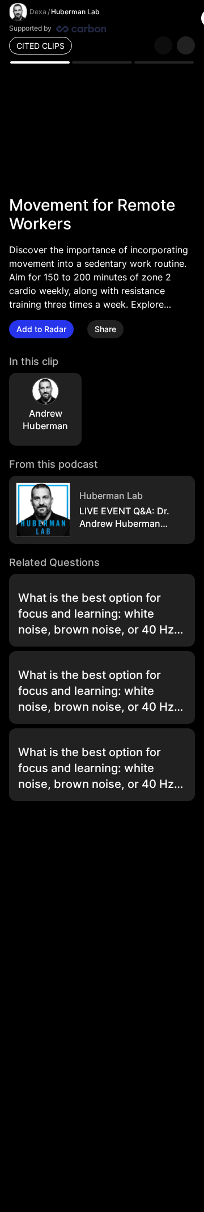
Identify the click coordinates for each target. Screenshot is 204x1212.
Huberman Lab (75, 11)
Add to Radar (41, 329)
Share (105, 329)
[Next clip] (186, 45)
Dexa (37, 11)
